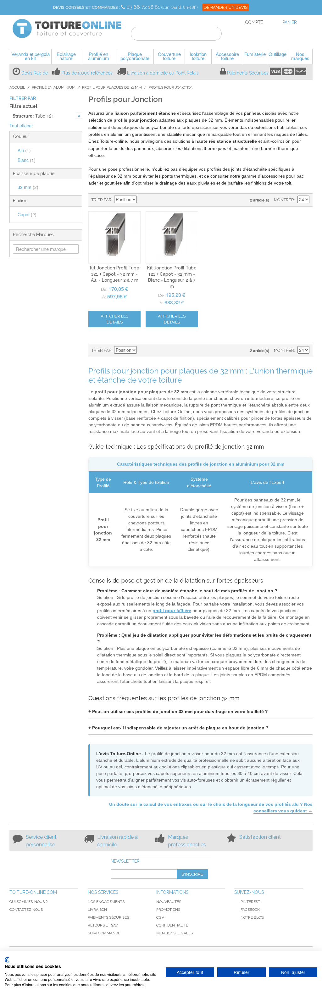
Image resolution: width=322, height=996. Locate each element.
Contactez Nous (26, 909)
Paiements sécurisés (108, 917)
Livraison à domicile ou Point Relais (163, 72)
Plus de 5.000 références (87, 72)
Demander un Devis (225, 7)
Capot (27, 214)
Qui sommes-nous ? (28, 901)
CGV (160, 917)
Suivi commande (104, 933)
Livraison (97, 909)
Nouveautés (168, 901)
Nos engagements (106, 901)
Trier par (102, 199)
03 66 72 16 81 (143, 7)
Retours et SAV (103, 925)
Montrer (284, 199)
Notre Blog (252, 917)
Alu (24, 150)
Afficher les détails (114, 319)
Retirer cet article (79, 116)
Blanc (27, 160)
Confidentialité (172, 925)
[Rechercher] (213, 34)
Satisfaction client (260, 837)
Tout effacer (21, 125)
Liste (164, 200)
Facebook (250, 909)
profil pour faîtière (172, 610)
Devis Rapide (34, 72)
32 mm (28, 187)
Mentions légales (174, 933)
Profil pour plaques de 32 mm (112, 87)
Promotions (168, 909)
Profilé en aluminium (53, 87)
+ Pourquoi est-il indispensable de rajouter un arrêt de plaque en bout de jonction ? (178, 727)
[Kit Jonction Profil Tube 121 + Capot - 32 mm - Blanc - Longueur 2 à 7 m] (172, 237)
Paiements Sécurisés (248, 72)
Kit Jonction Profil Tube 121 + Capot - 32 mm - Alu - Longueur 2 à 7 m (114, 274)
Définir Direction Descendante (142, 200)
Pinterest (250, 901)
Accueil (17, 87)
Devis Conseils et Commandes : (86, 7)
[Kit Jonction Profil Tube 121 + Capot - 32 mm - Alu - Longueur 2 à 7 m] (114, 237)
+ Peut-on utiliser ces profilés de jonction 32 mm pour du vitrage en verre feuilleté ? (178, 711)
